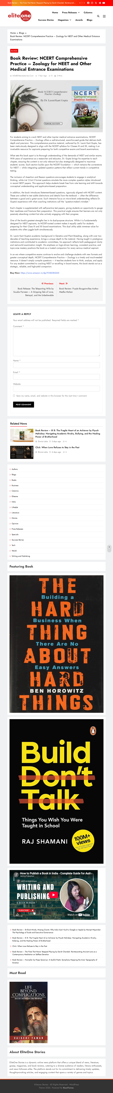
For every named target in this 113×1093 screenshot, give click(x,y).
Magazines (63, 20)
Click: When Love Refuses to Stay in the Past (57, 447)
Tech (13, 545)
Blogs (89, 20)
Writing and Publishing (21, 556)
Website (17, 384)
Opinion (15, 523)
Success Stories (46, 20)
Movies (14, 518)
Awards (79, 20)
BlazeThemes (68, 1087)
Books (14, 480)
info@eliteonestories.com (23, 75)
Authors (15, 469)
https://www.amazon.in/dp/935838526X (40, 272)
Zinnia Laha (43, 441)
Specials (15, 534)
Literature (15, 512)
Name (17, 360)
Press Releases (69, 12)
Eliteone (15, 496)
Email (16, 372)
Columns (88, 12)
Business (15, 485)
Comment (18, 326)
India (14, 501)
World (14, 550)
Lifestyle (15, 507)
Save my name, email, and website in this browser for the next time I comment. (51, 395)
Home (55, 12)
